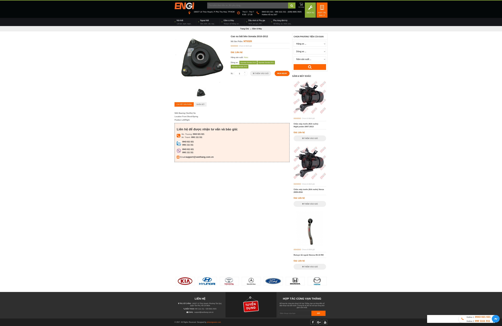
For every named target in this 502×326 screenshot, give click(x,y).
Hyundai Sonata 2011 (266, 62)
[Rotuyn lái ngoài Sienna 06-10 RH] (309, 245)
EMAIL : (191, 312)
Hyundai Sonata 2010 (248, 62)
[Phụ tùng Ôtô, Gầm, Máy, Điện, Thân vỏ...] (184, 8)
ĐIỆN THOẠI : (190, 309)
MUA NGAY (282, 73)
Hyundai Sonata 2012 (239, 67)
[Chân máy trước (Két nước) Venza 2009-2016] (309, 180)
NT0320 (248, 41)
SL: (232, 73)
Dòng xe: (234, 62)
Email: (183, 157)
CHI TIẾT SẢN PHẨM (184, 104)
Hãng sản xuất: (237, 57)
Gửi (318, 313)
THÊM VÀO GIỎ (261, 73)
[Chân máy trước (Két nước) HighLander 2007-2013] (309, 114)
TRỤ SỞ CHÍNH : (185, 303)
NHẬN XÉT (200, 104)
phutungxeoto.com (214, 322)
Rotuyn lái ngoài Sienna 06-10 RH (309, 255)
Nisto (246, 57)
